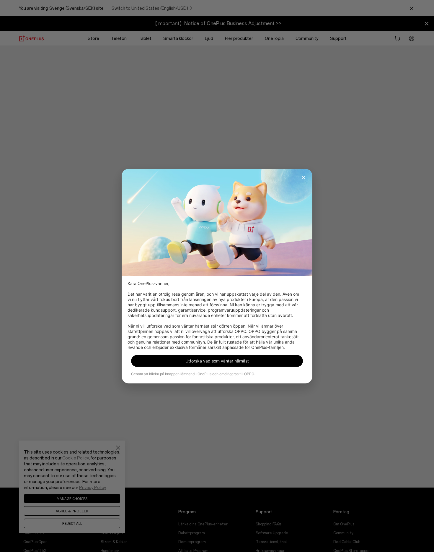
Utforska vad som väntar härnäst (217, 360)
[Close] (303, 177)
